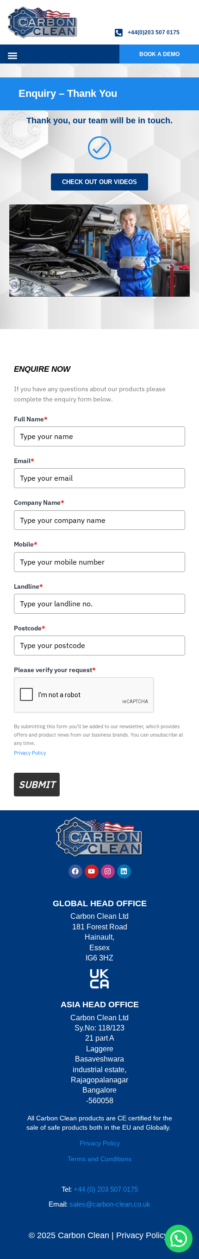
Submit (37, 784)
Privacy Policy (30, 753)
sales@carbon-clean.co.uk (109, 1204)
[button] (12, 55)
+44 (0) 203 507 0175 (106, 1189)
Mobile (25, 544)
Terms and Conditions (99, 1159)
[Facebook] (75, 871)
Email (24, 461)
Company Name (39, 502)
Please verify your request (55, 670)
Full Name (31, 419)
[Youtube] (92, 871)
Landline (28, 586)
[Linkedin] (124, 871)
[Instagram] (108, 871)
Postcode (29, 628)
